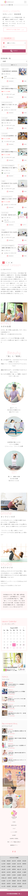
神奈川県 (20, 866)
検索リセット (14, 65)
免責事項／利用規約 (14, 838)
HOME (14, 822)
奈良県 (24, 875)
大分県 (3, 886)
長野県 (14, 869)
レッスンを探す (14, 832)
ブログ (14, 828)
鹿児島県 (14, 886)
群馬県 (24, 864)
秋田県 (24, 861)
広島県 (3, 881)
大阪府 (14, 875)
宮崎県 (8, 886)
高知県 (3, 883)
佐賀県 (14, 883)
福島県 (8, 864)
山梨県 (8, 869)
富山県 (19, 869)
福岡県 (8, 883)
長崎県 (19, 883)
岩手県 (14, 861)
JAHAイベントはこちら (13, 29)
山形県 (3, 864)
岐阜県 (8, 872)
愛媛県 (24, 881)
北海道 (3, 861)
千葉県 (8, 866)
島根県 (15, 878)
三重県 (24, 872)
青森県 (8, 861)
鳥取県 (10, 878)
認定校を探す (14, 825)
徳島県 (14, 881)
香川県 (19, 881)
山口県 (8, 881)
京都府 (8, 875)
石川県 (24, 869)
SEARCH (15, 51)
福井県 (3, 872)
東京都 (14, 866)
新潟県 (3, 869)
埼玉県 (3, 866)
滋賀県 (3, 875)
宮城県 (19, 861)
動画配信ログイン (14, 845)
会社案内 (14, 835)
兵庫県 (19, 875)
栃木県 (19, 864)
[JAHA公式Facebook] (12, 851)
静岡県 (14, 872)
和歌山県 (4, 878)
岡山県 (20, 878)
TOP (2, 4)
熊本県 (24, 883)
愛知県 (19, 872)
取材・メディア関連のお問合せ (14, 842)
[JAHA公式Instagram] (15, 851)
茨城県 (14, 864)
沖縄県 (20, 886)
